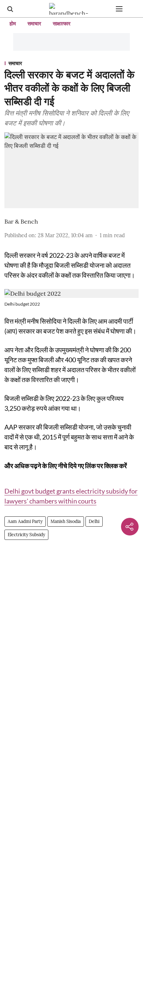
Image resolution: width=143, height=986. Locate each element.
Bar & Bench (21, 221)
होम (13, 23)
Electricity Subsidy (26, 534)
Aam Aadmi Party (25, 521)
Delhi (94, 521)
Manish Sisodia (66, 521)
